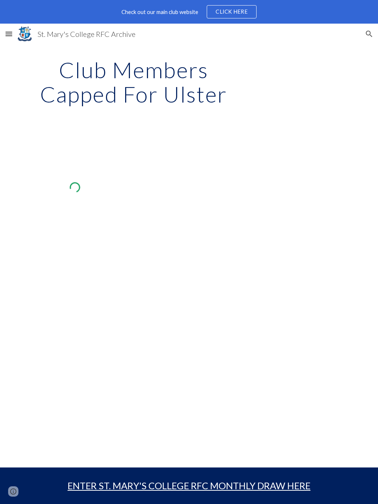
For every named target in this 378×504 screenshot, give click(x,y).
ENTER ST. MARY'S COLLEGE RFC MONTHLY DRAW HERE (189, 485)
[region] (189, 12)
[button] (9, 34)
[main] (133, 82)
